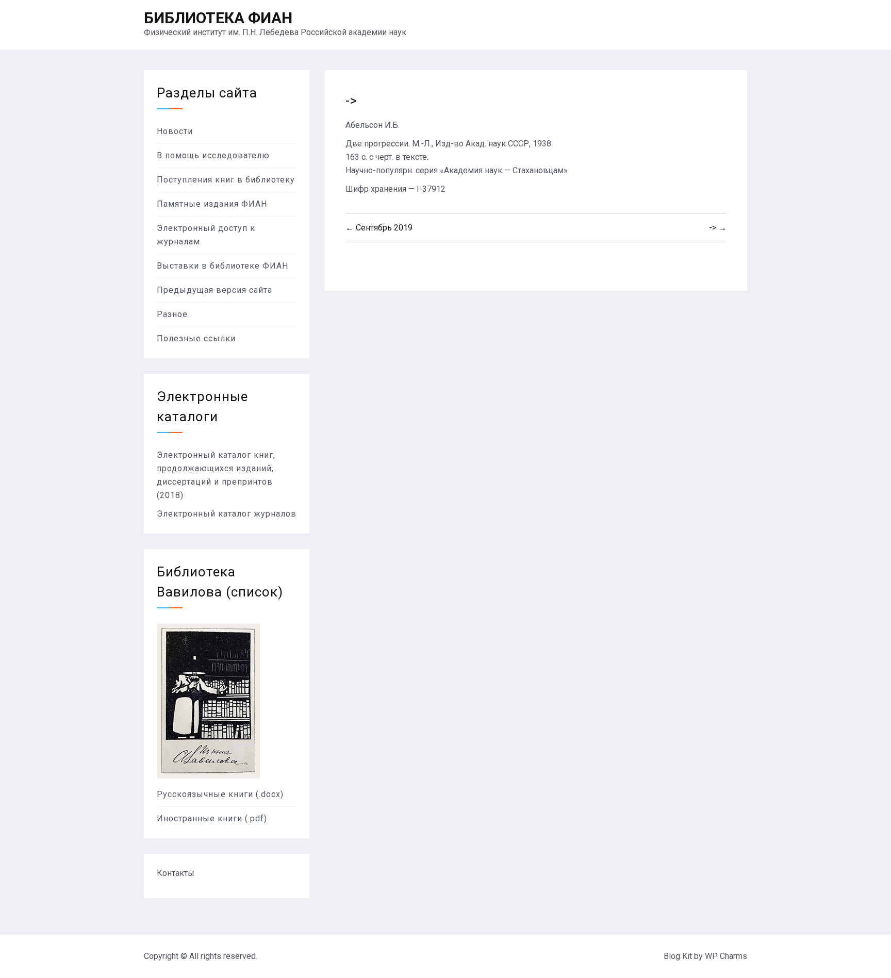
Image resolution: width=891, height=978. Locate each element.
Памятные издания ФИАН (212, 204)
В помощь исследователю (213, 155)
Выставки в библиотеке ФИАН (222, 266)
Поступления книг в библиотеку (226, 180)
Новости (175, 131)
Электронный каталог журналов (226, 514)
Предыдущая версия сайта (214, 290)
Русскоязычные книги (206, 794)
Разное (172, 314)
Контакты (175, 873)
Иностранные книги (201, 818)
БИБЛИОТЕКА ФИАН (218, 18)
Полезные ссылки (196, 338)
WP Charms (726, 956)
